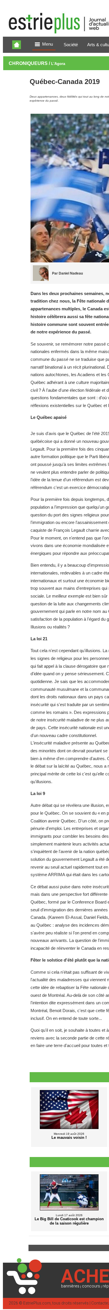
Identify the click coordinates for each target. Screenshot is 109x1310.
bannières (70, 1286)
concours (91, 1286)
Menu (47, 44)
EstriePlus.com (37, 1303)
